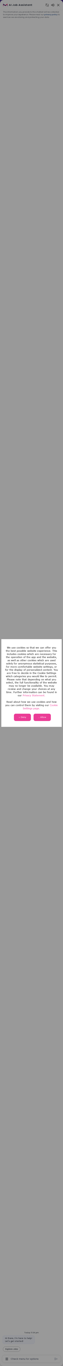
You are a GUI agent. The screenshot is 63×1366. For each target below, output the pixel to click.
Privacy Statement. (34, 695)
